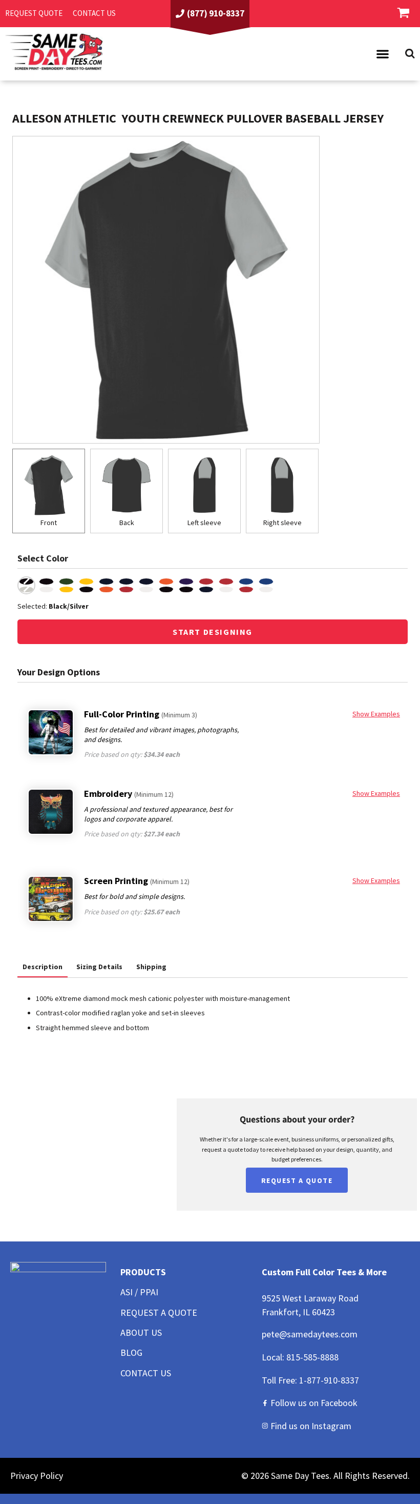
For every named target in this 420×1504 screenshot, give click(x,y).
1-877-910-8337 (329, 1380)
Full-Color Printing (140, 714)
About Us (141, 1332)
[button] (382, 54)
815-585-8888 (312, 1357)
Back (126, 522)
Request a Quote (158, 1312)
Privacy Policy (36, 1475)
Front (48, 522)
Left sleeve (204, 522)
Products (143, 1272)
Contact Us (145, 1373)
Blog (131, 1352)
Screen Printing (137, 881)
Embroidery (129, 793)
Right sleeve (282, 522)
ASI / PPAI (139, 1292)
